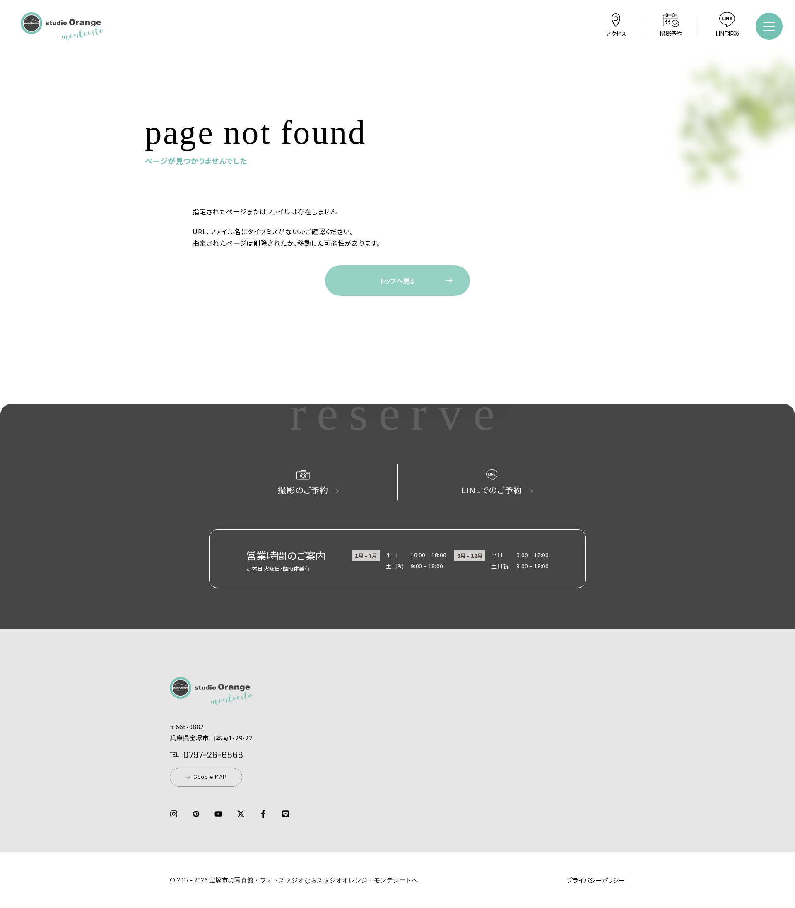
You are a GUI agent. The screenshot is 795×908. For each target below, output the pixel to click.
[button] (62, 34)
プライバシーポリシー (596, 880)
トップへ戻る (397, 281)
